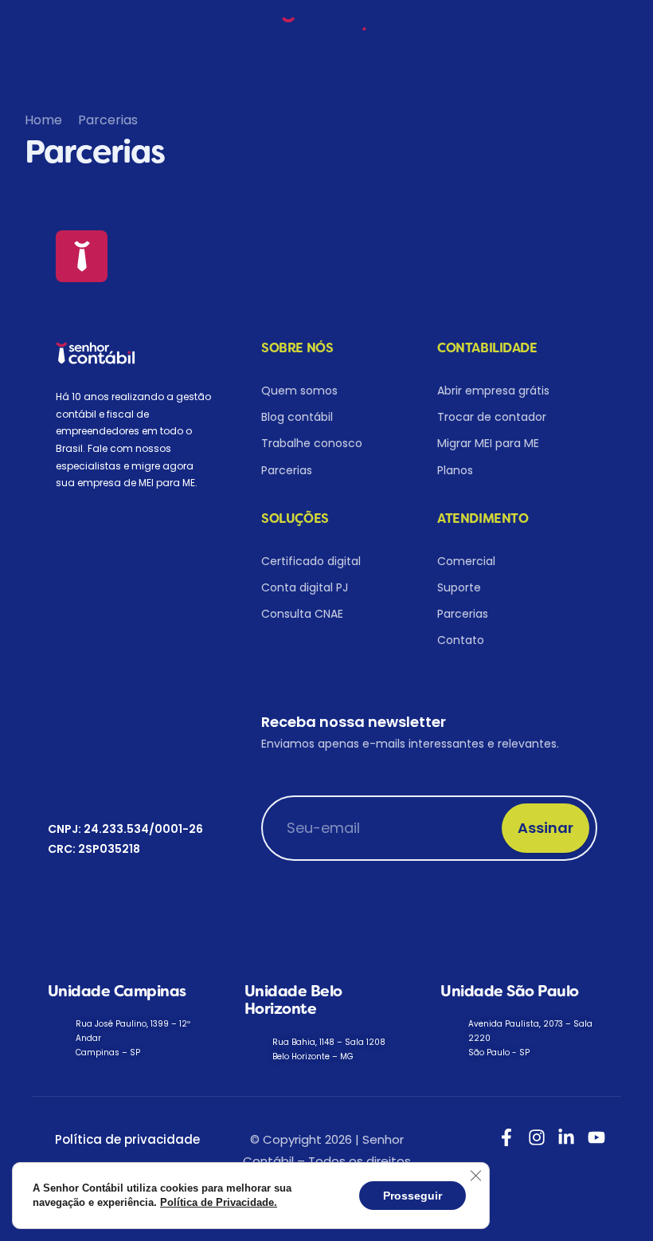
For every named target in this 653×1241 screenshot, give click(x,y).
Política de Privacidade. (218, 1202)
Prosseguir (412, 1195)
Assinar (545, 828)
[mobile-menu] (616, 29)
